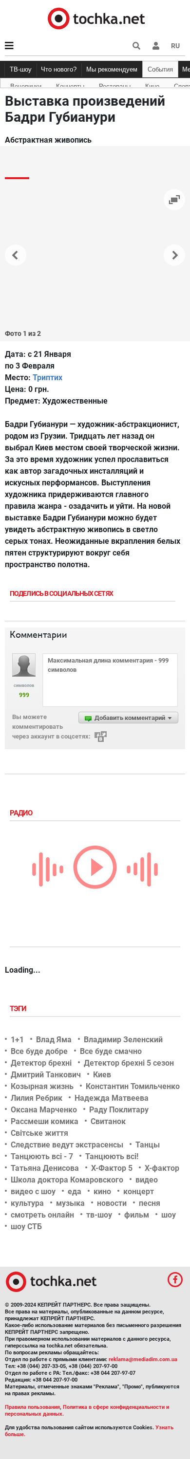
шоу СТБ (26, 1226)
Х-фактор (162, 1168)
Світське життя (39, 1133)
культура (27, 1203)
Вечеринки (25, 85)
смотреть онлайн (42, 1214)
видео (146, 1179)
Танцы (147, 1144)
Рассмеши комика (44, 1121)
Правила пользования (32, 1407)
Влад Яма (54, 1039)
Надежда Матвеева (112, 1098)
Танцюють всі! (111, 1156)
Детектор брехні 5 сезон (129, 1063)
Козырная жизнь (42, 1086)
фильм (136, 1214)
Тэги (19, 1008)
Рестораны (115, 85)
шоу (168, 1214)
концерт (138, 1191)
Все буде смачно (111, 1051)
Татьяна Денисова (45, 1168)
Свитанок (108, 1121)
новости (112, 1203)
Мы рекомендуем (111, 69)
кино (102, 1191)
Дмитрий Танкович (46, 1074)
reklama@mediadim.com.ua (143, 1359)
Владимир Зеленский (123, 1039)
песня (149, 1203)
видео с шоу (33, 1191)
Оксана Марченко (44, 1109)
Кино (152, 85)
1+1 (17, 1039)
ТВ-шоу (21, 69)
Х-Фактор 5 (112, 1168)
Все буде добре (39, 1051)
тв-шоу (99, 1214)
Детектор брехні (41, 1063)
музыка (70, 1203)
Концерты (70, 85)
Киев (102, 1074)
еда (74, 1191)
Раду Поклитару (119, 1109)
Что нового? (58, 69)
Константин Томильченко (133, 1086)
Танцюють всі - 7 (42, 1156)
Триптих (47, 377)
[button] (156, 46)
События (160, 69)
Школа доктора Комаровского (67, 1179)
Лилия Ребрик (36, 1098)
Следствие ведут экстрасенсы (67, 1144)
